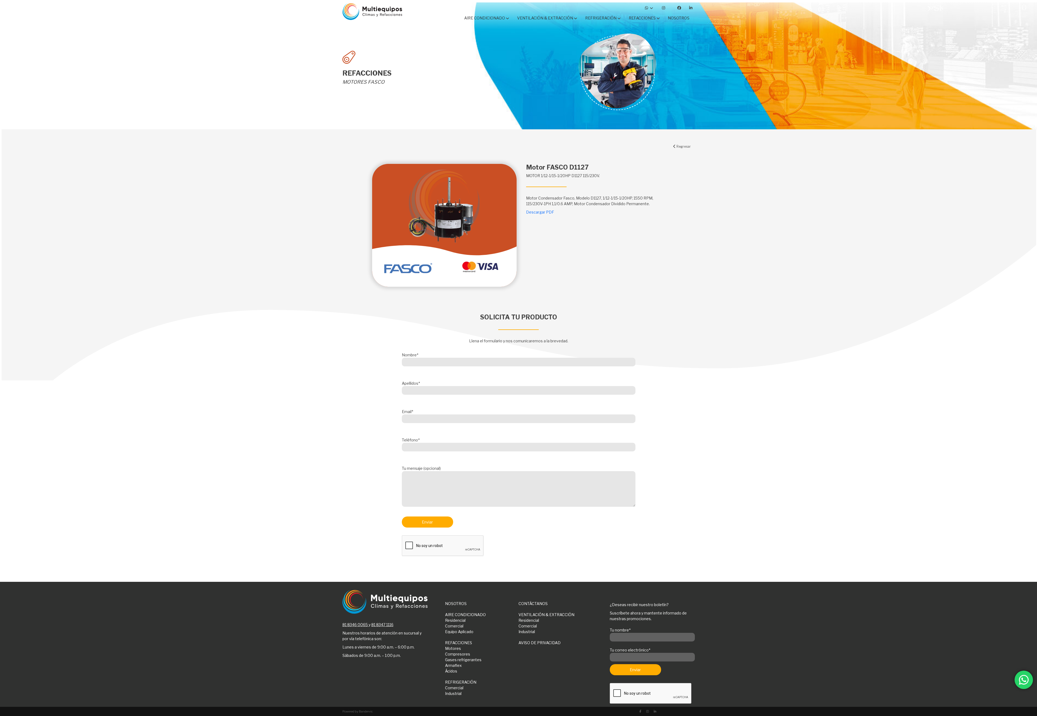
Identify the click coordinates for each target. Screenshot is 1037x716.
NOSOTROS (456, 603)
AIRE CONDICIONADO (465, 614)
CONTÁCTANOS (533, 603)
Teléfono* (411, 440)
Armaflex (453, 665)
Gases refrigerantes (463, 659)
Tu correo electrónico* (630, 650)
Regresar (683, 146)
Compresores (457, 654)
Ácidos (451, 671)
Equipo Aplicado (459, 631)
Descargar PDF (540, 212)
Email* (407, 411)
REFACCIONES (458, 642)
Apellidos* (411, 383)
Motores (453, 648)
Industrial (526, 631)
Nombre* (410, 355)
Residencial (455, 620)
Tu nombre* (620, 630)
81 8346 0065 (355, 624)
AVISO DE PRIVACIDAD (539, 642)
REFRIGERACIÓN (460, 682)
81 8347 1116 (382, 624)
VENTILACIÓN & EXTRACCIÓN (546, 614)
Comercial (454, 626)
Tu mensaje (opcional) (421, 468)
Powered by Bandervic (357, 711)
